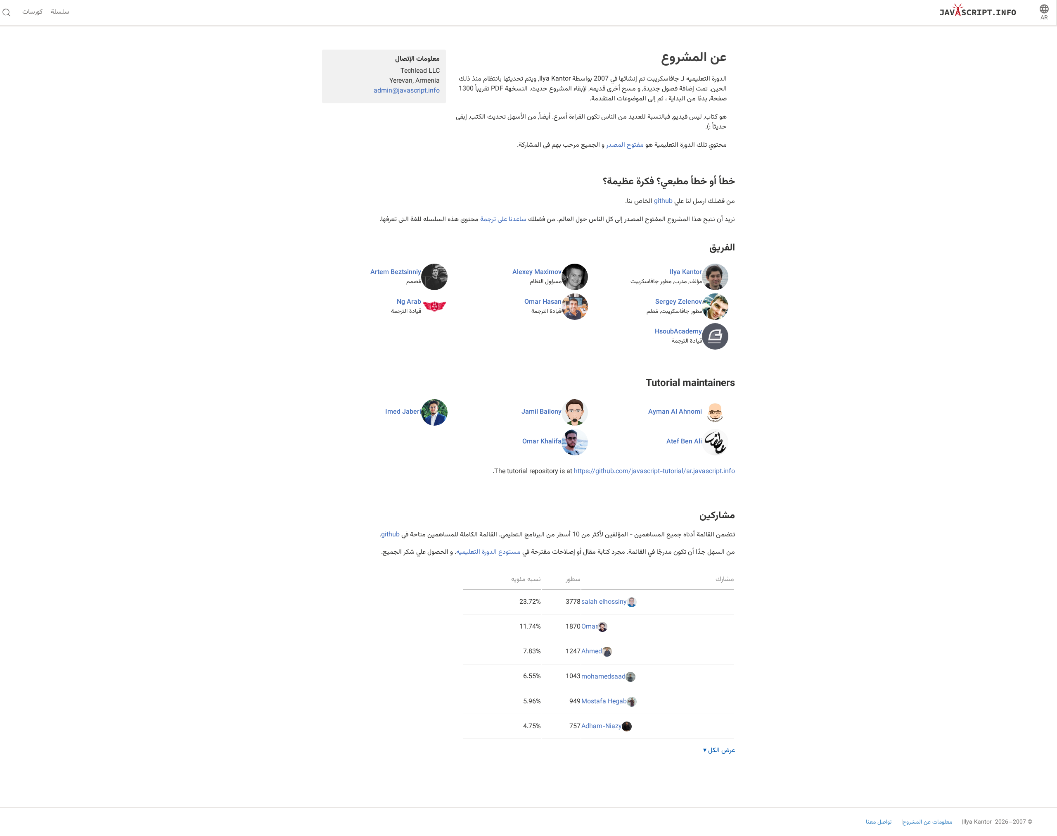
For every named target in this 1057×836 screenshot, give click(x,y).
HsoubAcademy (678, 332)
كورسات (32, 12)
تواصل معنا (878, 822)
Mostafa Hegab (604, 702)
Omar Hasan (543, 302)
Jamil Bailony (541, 412)
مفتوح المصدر (625, 145)
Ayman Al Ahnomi (675, 412)
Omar (589, 627)
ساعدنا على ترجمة (503, 219)
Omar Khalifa (542, 442)
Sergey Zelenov (678, 302)
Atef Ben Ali (684, 442)
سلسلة (60, 12)
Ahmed (591, 652)
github (663, 201)
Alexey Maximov (537, 272)
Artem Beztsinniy (395, 272)
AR (1044, 18)
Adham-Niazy (601, 727)
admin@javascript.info (407, 91)
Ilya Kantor (686, 272)
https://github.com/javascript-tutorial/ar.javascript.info (654, 472)
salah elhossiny (604, 602)
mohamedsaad (603, 677)
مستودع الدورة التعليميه (488, 552)
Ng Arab (409, 302)
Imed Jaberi (403, 412)
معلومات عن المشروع (927, 822)
